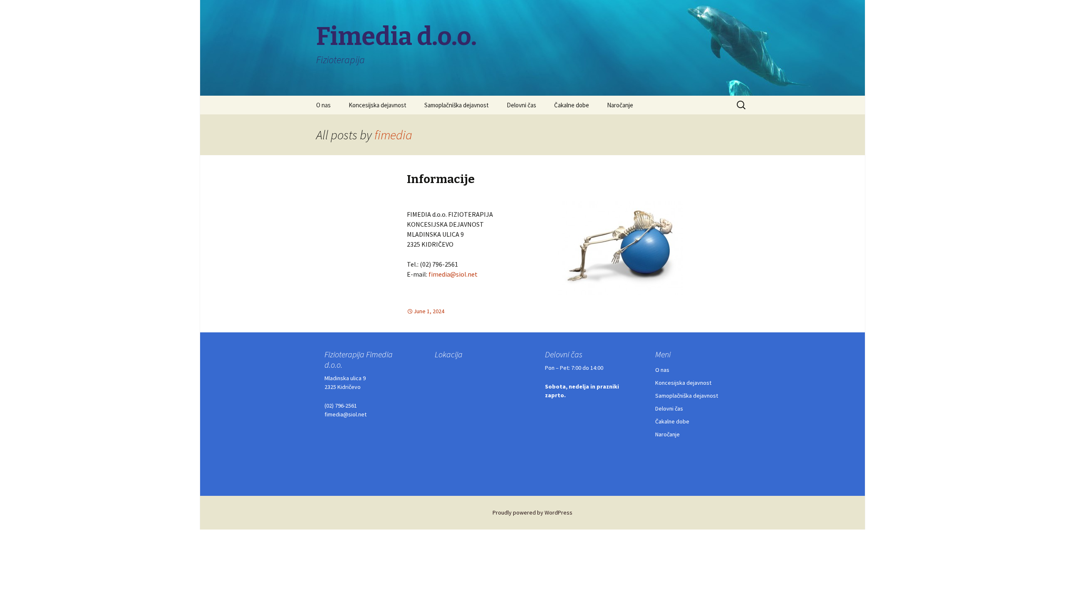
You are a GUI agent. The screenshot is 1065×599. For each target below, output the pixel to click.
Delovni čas (521, 105)
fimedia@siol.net (453, 274)
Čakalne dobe (571, 105)
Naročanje (620, 105)
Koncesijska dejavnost (377, 105)
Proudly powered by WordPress (532, 512)
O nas (323, 105)
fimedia (393, 135)
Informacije (441, 179)
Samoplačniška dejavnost (456, 105)
